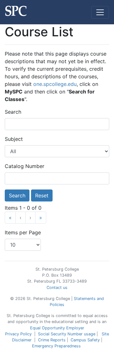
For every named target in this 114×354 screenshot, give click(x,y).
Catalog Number (24, 166)
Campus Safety (85, 340)
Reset (41, 195)
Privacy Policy (18, 334)
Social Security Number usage (66, 334)
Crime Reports (52, 340)
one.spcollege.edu (55, 84)
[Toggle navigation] (100, 12)
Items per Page (23, 232)
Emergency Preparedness (56, 346)
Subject (14, 139)
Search (13, 112)
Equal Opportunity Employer (57, 328)
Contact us (57, 287)
